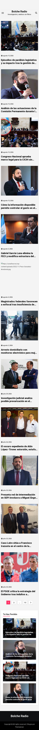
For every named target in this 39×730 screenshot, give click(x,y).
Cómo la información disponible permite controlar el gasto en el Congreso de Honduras (18, 207)
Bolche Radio (19, 11)
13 (25, 603)
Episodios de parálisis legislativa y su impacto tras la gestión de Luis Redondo (18, 63)
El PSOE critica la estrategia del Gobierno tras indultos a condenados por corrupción (18, 594)
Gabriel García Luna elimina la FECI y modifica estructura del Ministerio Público (17, 256)
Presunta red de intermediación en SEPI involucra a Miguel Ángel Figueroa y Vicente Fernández (18, 497)
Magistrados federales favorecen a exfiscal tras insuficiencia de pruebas (19, 304)
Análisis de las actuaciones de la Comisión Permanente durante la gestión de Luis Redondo (18, 111)
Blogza (29, 724)
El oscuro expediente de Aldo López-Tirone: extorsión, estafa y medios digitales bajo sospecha (19, 449)
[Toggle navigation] (2, 13)
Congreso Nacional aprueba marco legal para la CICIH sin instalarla (16, 159)
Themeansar (19, 727)
